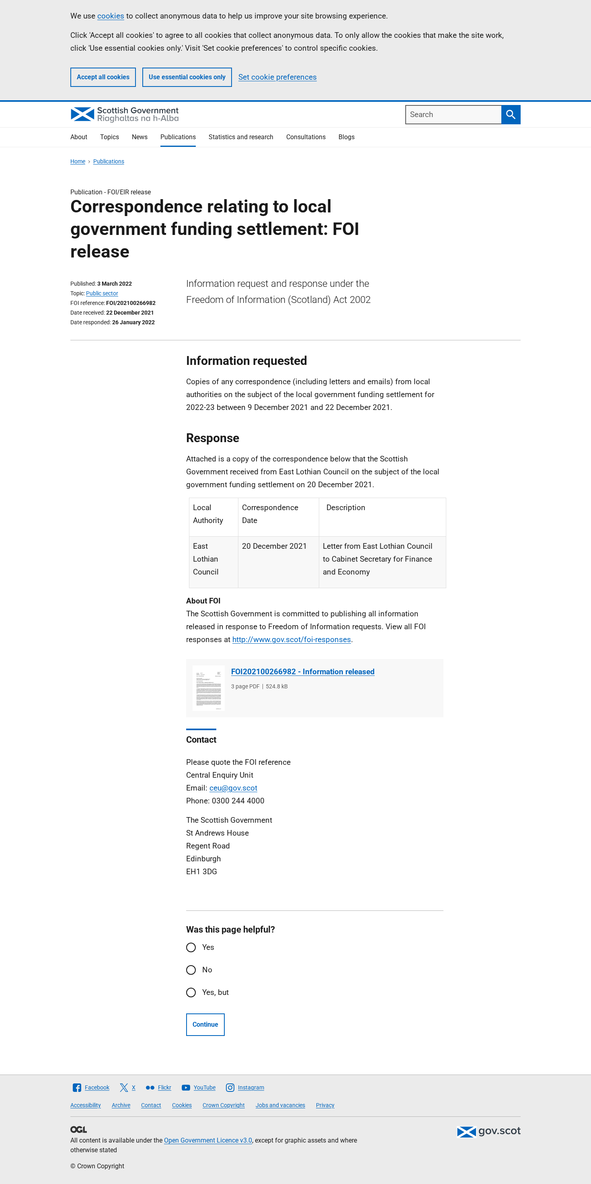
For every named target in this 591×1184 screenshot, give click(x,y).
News (140, 137)
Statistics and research (241, 137)
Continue (205, 1024)
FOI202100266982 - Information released (303, 671)
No (207, 969)
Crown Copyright (224, 1105)
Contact (151, 1105)
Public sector (102, 293)
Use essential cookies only (187, 77)
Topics (109, 137)
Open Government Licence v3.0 (208, 1140)
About (78, 137)
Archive (121, 1105)
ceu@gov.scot (233, 788)
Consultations (306, 137)
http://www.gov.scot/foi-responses (291, 639)
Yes (208, 947)
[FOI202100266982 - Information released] (209, 688)
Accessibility (85, 1105)
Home (77, 161)
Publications (178, 137)
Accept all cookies (103, 77)
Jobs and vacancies (280, 1105)
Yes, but (215, 992)
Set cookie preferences (277, 77)
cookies (110, 16)
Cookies (182, 1105)
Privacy (325, 1105)
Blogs (347, 137)
